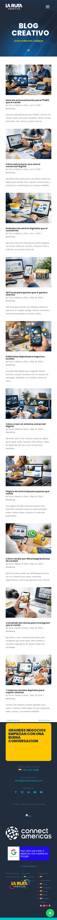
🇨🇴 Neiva (43, 895)
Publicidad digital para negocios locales (25, 357)
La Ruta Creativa (28, 866)
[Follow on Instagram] (22, 792)
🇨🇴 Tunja (43, 884)
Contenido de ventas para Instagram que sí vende (28, 624)
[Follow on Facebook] (16, 792)
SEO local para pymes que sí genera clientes (26, 293)
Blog (26, 887)
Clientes (27, 884)
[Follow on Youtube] (35, 792)
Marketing (10, 108)
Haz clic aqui (30, 753)
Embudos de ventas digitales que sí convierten (27, 229)
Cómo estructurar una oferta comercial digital (23, 165)
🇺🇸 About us (29, 880)
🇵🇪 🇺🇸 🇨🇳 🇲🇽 (45, 905)
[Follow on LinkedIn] (28, 792)
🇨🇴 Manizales (45, 887)
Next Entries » (44, 720)
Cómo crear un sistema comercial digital (26, 425)
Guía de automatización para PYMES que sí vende (27, 101)
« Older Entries (13, 720)
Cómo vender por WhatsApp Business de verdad (28, 560)
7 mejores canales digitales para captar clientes (25, 691)
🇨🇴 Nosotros (29, 877)
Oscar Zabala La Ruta (18, 105)
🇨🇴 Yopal (43, 891)
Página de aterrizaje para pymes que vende (27, 492)
